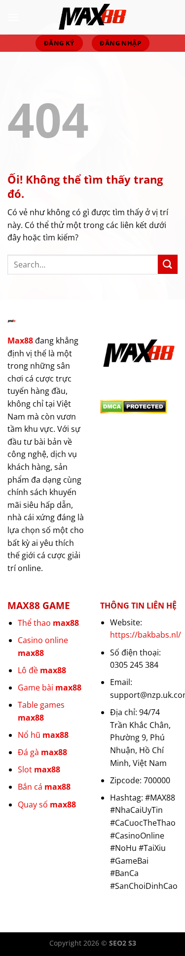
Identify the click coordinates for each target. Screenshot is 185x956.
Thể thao (48, 622)
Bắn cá (44, 786)
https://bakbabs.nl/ (145, 634)
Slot (39, 769)
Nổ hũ (43, 734)
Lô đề (42, 670)
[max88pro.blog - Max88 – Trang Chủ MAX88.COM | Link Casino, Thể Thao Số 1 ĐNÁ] (92, 17)
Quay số (47, 804)
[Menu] (13, 17)
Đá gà (42, 752)
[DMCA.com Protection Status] (133, 405)
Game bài (49, 687)
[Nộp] (168, 264)
